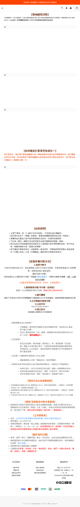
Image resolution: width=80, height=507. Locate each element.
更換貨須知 (40, 470)
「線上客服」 (21, 443)
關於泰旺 (16, 467)
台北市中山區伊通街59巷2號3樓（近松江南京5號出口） (39, 418)
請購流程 (16, 470)
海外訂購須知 (40, 467)
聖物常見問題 (16, 475)
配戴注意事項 (16, 473)
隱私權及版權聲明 (40, 473)
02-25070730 (65, 467)
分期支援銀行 (41, 276)
